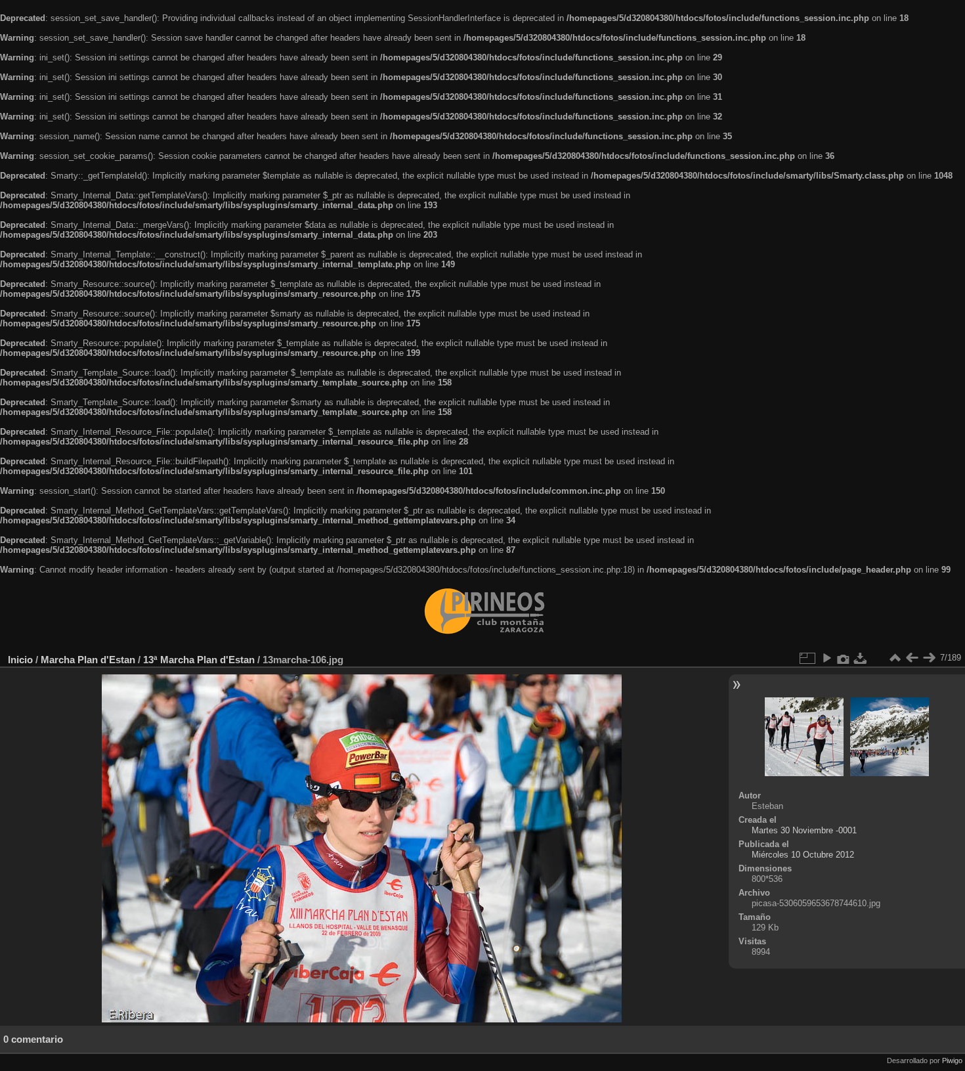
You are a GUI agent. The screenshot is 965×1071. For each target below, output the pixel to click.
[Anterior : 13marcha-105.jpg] (911, 658)
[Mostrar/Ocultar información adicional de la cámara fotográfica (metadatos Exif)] (843, 658)
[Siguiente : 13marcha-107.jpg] (928, 658)
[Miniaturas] (894, 658)
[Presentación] (826, 658)
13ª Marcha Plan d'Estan (199, 659)
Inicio (20, 659)
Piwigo (952, 1060)
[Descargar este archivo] (860, 658)
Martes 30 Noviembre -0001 (804, 830)
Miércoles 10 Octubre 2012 (803, 855)
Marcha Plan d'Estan (88, 659)
